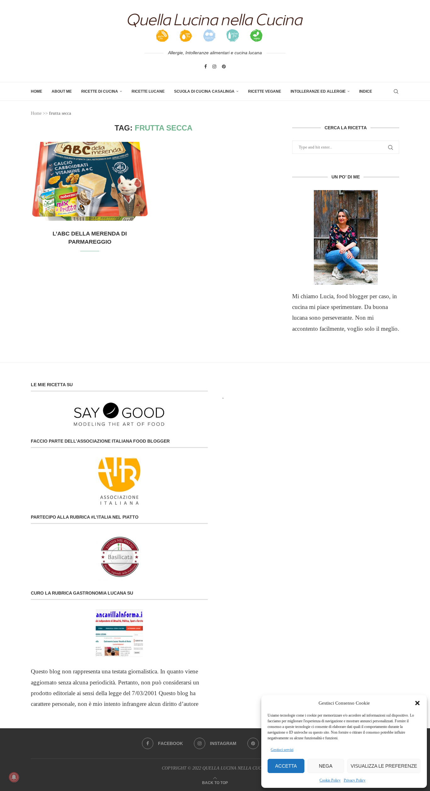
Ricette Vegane (264, 91)
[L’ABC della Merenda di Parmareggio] (90, 181)
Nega (325, 766)
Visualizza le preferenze (384, 766)
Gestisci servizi (282, 749)
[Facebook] (205, 66)
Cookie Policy (330, 780)
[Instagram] (214, 66)
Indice (365, 91)
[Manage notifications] (14, 777)
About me (62, 91)
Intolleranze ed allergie (318, 91)
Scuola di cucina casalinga (204, 91)
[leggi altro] (345, 237)
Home (36, 91)
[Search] (396, 91)
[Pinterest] (224, 66)
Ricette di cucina (99, 91)
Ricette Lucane (148, 91)
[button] (417, 703)
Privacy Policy (354, 780)
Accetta (286, 766)
